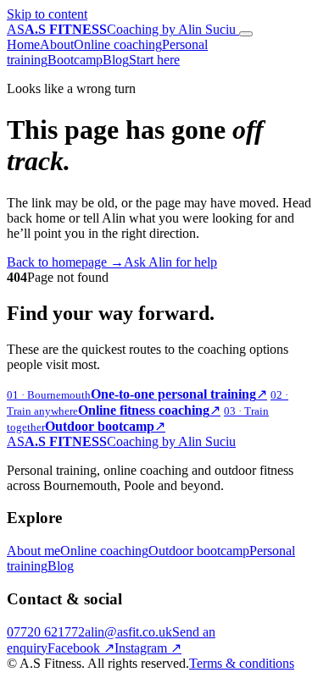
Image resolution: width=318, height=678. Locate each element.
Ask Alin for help (170, 262)
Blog (116, 59)
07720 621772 (46, 632)
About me (33, 550)
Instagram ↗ (147, 648)
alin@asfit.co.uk (128, 632)
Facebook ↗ (80, 648)
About (57, 44)
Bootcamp (75, 59)
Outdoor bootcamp (198, 550)
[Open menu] (246, 33)
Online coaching (118, 44)
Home (23, 44)
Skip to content (47, 14)
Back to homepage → (65, 262)
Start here (154, 59)
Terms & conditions (241, 663)
